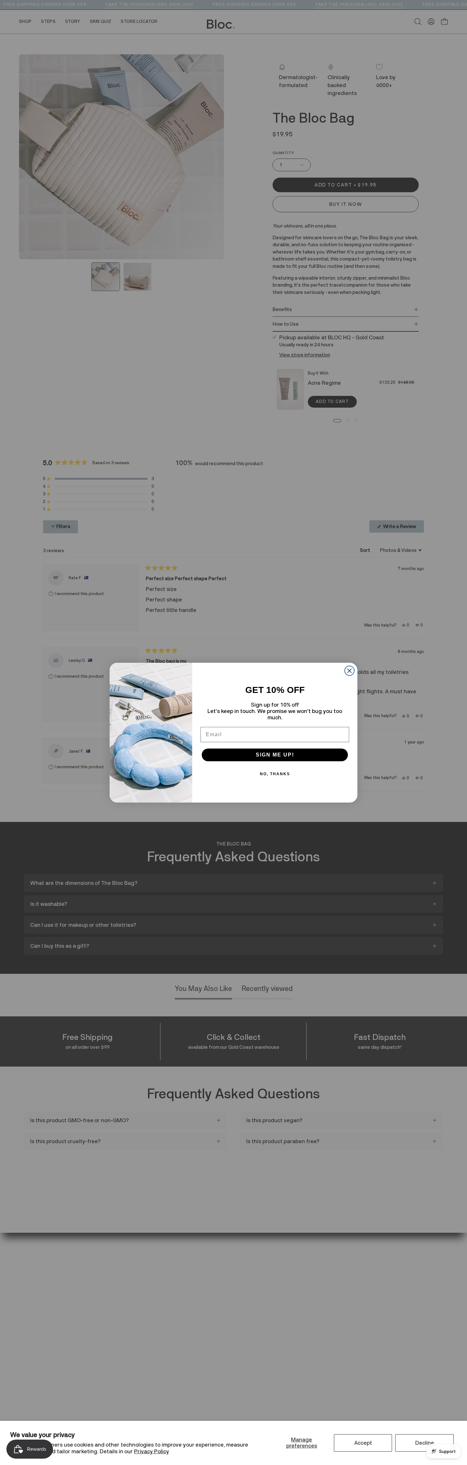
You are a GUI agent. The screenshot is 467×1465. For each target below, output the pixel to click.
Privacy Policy (151, 1451)
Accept (363, 1443)
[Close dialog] (349, 670)
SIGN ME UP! (275, 754)
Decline (424, 1443)
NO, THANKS (275, 774)
